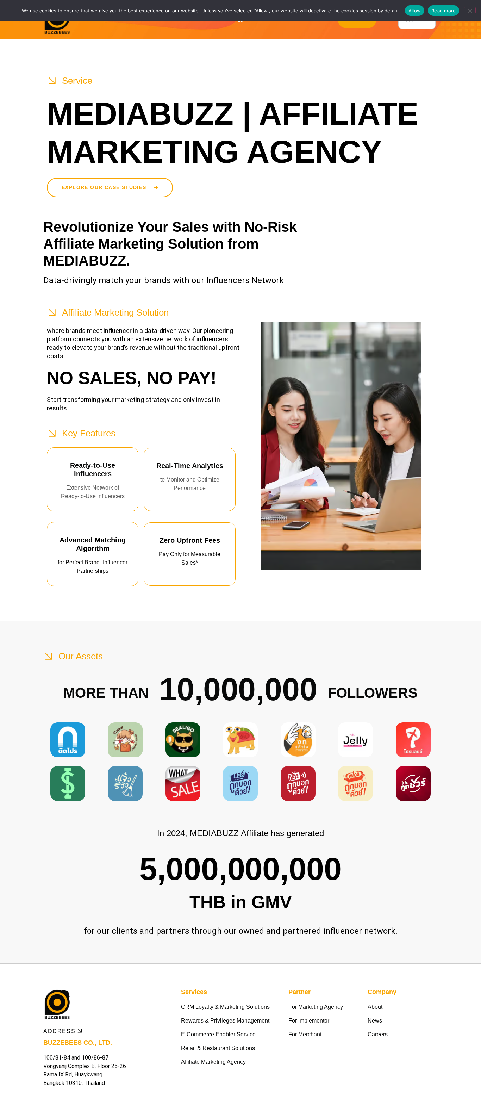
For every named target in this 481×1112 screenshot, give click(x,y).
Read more (443, 10)
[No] (470, 10)
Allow (414, 10)
